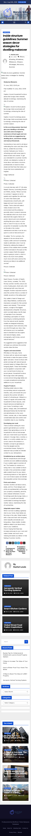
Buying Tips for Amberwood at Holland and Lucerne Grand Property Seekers (15, 655)
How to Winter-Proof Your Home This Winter (15, 772)
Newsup (25, 822)
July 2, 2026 (10, 740)
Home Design (6, 32)
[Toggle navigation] (14, 22)
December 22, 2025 (12, 757)
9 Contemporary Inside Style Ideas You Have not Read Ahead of (10, 550)
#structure (20, 64)
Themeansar (15, 824)
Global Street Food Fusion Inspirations (13, 626)
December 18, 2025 (11, 776)
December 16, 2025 (11, 795)
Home (4, 828)
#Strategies (12, 64)
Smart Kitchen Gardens (15, 608)
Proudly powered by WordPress (10, 822)
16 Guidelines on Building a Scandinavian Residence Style (21, 550)
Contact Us (25, 828)
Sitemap (20, 832)
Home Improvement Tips (10, 769)
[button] (25, 22)
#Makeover (12, 62)
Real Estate (7, 733)
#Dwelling (12, 59)
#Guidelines (19, 59)
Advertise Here (17, 828)
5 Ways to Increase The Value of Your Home (15, 753)
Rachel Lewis (15, 54)
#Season (20, 62)
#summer (12, 67)
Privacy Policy (12, 832)
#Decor (22, 57)
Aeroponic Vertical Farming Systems (13, 589)
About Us (9, 828)
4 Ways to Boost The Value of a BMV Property (14, 792)
